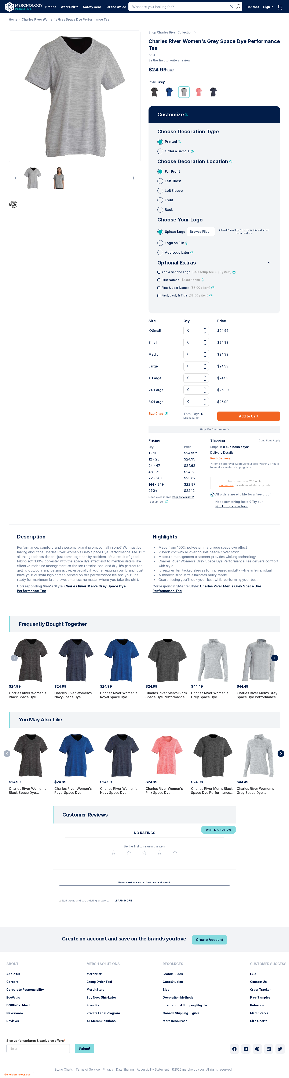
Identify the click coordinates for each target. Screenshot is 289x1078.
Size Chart (156, 413)
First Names (181, 280)
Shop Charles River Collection (171, 32)
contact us (226, 485)
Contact (252, 7)
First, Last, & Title (185, 295)
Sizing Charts (64, 1069)
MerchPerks (261, 1013)
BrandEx (95, 1005)
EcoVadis (15, 997)
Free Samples (262, 997)
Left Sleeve (174, 190)
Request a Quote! (183, 497)
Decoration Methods (180, 997)
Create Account (209, 940)
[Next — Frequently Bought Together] (274, 658)
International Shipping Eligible (187, 1005)
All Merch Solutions (103, 1021)
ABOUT (12, 964)
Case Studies (175, 981)
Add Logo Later (177, 252)
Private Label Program (105, 1013)
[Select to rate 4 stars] (159, 852)
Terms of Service (88, 1069)
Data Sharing (125, 1069)
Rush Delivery (220, 458)
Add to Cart (249, 416)
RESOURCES (173, 964)
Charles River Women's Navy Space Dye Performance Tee (73, 697)
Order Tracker (262, 989)
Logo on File (174, 243)
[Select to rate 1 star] (113, 852)
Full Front (172, 171)
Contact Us (260, 981)
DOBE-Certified (20, 1005)
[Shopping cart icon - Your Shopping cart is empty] (281, 11)
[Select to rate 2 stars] (128, 852)
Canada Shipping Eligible (183, 1013)
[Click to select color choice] (154, 92)
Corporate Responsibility (27, 989)
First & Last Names (186, 287)
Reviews (15, 1021)
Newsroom (17, 1013)
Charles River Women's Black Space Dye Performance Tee (27, 697)
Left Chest (173, 181)
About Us (15, 974)
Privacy (108, 1069)
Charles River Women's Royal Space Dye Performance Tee (118, 697)
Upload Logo (175, 232)
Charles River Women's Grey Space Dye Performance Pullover (209, 697)
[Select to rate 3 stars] (144, 852)
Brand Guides (175, 974)
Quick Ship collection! (231, 506)
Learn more (123, 900)
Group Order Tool (101, 981)
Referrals (259, 1005)
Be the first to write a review (169, 60)
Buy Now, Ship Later (103, 997)
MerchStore (98, 989)
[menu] (26, 994)
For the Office (116, 7)
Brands (50, 7)
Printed (171, 141)
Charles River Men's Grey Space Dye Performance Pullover (257, 697)
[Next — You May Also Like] (281, 753)
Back (169, 209)
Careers (15, 981)
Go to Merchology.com (17, 1074)
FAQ (255, 974)
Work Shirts (69, 7)
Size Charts (260, 1021)
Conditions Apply (269, 440)
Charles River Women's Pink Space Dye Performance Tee (164, 792)
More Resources (177, 1021)
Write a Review (218, 829)
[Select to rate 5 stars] (175, 852)
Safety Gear (92, 7)
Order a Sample (177, 151)
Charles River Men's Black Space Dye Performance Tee (166, 697)
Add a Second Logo (196, 272)
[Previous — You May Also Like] (7, 753)
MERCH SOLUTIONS (103, 964)
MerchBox (96, 974)
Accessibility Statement (153, 1069)
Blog (168, 989)
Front (169, 200)
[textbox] (144, 890)
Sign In (268, 7)
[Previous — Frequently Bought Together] (14, 658)
